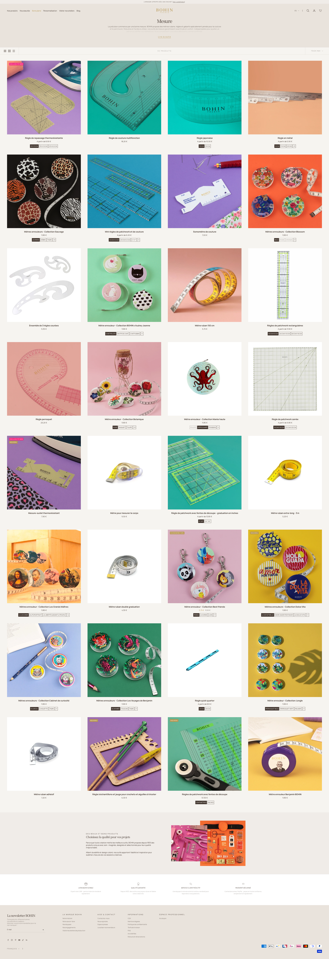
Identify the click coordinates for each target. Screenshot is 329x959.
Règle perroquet (44, 419)
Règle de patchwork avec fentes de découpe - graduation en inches (204, 513)
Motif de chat (122, 334)
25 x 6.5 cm (53, 146)
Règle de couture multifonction (124, 138)
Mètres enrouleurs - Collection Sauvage (44, 231)
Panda (196, 615)
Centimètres (201, 802)
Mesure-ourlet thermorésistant (44, 513)
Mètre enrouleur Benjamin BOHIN (285, 794)
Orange (289, 240)
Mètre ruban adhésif (44, 794)
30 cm (201, 146)
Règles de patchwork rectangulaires (285, 325)
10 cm (277, 146)
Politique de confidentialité (137, 924)
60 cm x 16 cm (297, 334)
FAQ (129, 930)
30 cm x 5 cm (273, 334)
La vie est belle (267, 615)
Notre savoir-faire (69, 921)
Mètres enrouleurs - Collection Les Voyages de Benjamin (124, 700)
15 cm (283, 146)
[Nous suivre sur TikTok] (23, 940)
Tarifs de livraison (134, 927)
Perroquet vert (286, 709)
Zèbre (43, 240)
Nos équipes (67, 924)
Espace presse (103, 924)
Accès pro (162, 918)
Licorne (204, 615)
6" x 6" (201, 521)
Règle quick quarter (204, 700)
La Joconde (23, 615)
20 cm (289, 146)
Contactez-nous (103, 918)
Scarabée (116, 709)
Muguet (122, 427)
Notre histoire (67, 918)
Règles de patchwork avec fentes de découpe (204, 794)
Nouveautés (25, 10)
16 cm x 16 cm (279, 427)
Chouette (44, 709)
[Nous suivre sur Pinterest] (16, 940)
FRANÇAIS (12, 949)
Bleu (276, 240)
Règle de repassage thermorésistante (44, 138)
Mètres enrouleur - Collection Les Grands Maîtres (44, 606)
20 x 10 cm (34, 146)
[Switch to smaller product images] (9, 50)
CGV (129, 918)
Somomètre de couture (204, 231)
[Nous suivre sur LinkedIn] (27, 940)
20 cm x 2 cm (125, 240)
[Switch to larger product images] (5, 50)
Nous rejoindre (103, 921)
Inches (210, 802)
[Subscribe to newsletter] (43, 930)
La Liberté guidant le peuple (54, 615)
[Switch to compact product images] (14, 50)
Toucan (124, 709)
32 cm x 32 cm (291, 427)
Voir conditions (178, 2)
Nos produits (12, 10)
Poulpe (193, 427)
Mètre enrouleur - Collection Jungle (285, 700)
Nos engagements (69, 927)
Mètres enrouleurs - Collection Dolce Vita (285, 606)
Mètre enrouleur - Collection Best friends (204, 606)
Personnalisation (50, 10)
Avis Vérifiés (132, 934)
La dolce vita (300, 615)
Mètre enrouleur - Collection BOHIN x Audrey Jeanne (124, 325)
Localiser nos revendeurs (106, 927)
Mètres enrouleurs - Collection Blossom (285, 231)
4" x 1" (134, 240)
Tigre (49, 240)
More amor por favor (284, 615)
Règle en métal (285, 138)
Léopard (36, 240)
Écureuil (34, 709)
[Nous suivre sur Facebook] (8, 940)
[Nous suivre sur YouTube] (19, 940)
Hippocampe (202, 427)
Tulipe (129, 427)
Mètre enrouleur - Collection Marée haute (204, 419)
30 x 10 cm (43, 146)
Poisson (212, 427)
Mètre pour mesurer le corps (124, 513)
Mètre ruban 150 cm (204, 325)
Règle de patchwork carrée (285, 419)
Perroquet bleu (272, 709)
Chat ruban (134, 334)
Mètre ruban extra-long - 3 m (285, 513)
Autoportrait (35, 615)
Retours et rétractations (136, 937)
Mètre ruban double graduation (124, 606)
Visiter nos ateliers (66, 10)
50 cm (208, 146)
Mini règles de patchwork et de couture (124, 231)
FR (296, 10)
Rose (282, 240)
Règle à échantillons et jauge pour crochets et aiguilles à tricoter (124, 794)
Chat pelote (111, 334)
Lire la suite (164, 36)
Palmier (298, 709)
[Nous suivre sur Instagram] (12, 940)
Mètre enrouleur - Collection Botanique (124, 419)
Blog (78, 10)
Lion (210, 615)
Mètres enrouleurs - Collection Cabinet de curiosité (43, 700)
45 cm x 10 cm (285, 334)
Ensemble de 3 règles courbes (44, 325)
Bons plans (36, 10)
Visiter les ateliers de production (74, 930)
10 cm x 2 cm (114, 240)
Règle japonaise (205, 138)
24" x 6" (208, 521)
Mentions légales (134, 921)
